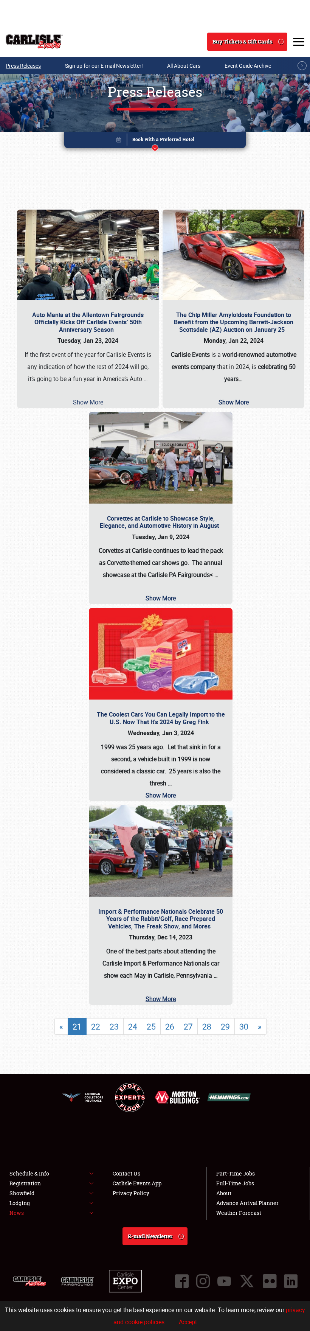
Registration (25, 1183)
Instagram (203, 1281)
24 (132, 1026)
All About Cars (183, 65)
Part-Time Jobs (235, 1173)
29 (225, 1026)
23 (114, 1026)
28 (206, 1026)
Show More (88, 402)
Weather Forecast (238, 1212)
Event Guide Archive (248, 65)
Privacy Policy (131, 1193)
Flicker (269, 1281)
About (223, 1193)
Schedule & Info (29, 1173)
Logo (34, 41)
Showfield (21, 1193)
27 (188, 1026)
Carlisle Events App (137, 1183)
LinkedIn (291, 1281)
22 (95, 1026)
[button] (155, 141)
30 (243, 1026)
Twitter (247, 1281)
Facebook (182, 1281)
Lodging (19, 1203)
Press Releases (23, 65)
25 (151, 1026)
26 (169, 1026)
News (16, 1212)
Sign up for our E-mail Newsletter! (104, 65)
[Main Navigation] (298, 41)
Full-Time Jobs (235, 1183)
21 (77, 1026)
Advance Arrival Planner (247, 1203)
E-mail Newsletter (150, 1236)
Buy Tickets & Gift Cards (242, 41)
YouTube (224, 1281)
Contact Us (126, 1173)
